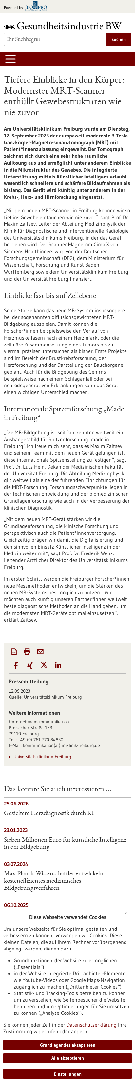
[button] (16, 666)
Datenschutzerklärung (92, 1024)
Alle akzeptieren (67, 1058)
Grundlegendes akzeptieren (67, 1045)
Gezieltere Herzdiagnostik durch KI (49, 813)
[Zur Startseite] (64, 25)
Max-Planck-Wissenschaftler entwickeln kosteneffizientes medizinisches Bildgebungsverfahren (54, 881)
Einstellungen (68, 1074)
